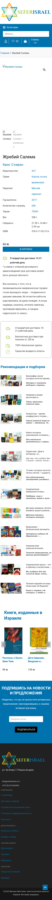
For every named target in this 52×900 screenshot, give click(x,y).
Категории (12, 27)
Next (48, 644)
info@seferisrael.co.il (10, 781)
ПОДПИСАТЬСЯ (26, 729)
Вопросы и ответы (9, 831)
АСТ (34, 170)
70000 (35, 211)
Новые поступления (10, 872)
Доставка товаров (10, 801)
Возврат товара (8, 837)
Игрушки (5, 878)
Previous (3, 644)
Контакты (6, 819)
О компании (6, 795)
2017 (34, 200)
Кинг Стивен (13, 165)
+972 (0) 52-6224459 (10, 785)
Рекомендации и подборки (23, 367)
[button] (44, 69)
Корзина (5, 854)
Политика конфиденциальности (16, 813)
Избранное (6, 860)
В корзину (26, 249)
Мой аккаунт (7, 848)
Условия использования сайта (15, 807)
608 (34, 205)
